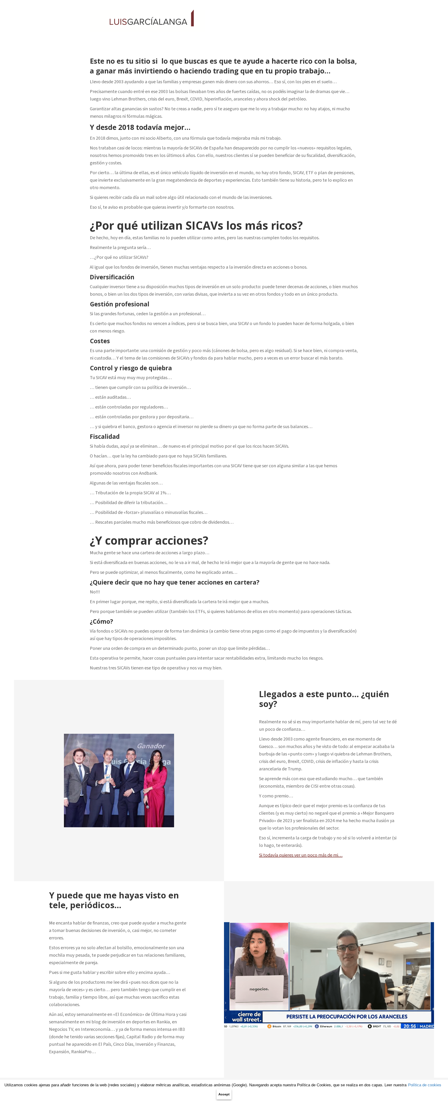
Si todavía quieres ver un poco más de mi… (301, 855)
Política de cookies (424, 1085)
